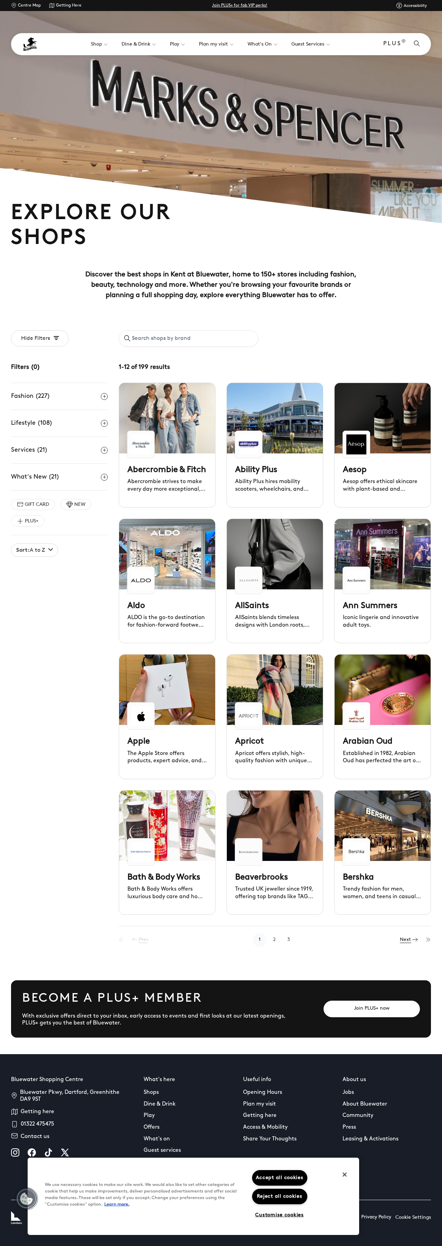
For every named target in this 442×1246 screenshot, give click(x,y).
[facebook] (32, 1152)
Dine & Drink (160, 1104)
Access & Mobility (265, 1127)
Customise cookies (279, 1215)
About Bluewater (365, 1104)
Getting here (37, 1112)
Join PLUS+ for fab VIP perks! (239, 5)
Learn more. (116, 1204)
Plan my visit (259, 1104)
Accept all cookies (280, 1177)
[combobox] (188, 338)
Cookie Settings (413, 1217)
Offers (152, 1127)
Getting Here (68, 5)
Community (358, 1115)
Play (149, 1115)
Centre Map (29, 5)
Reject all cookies (279, 1196)
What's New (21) (35, 477)
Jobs (348, 1092)
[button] (27, 1199)
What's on (157, 1139)
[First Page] (121, 940)
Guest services (162, 1150)
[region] (193, 1196)
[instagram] (15, 1152)
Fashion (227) (30, 396)
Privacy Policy (376, 1217)
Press (349, 1127)
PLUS (392, 44)
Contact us (35, 1136)
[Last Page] (428, 940)
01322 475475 (37, 1124)
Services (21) (29, 450)
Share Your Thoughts (270, 1139)
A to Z (30, 550)
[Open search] (417, 44)
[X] (65, 1152)
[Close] (344, 1174)
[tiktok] (48, 1152)
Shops (151, 1092)
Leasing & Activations (370, 1139)
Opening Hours (262, 1092)
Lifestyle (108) (31, 423)
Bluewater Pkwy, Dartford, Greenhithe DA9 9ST (69, 1096)
